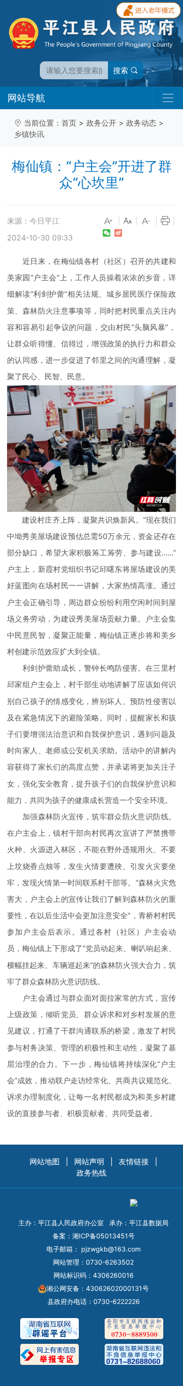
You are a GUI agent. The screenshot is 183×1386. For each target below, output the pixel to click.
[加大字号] (109, 221)
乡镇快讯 (29, 134)
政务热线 (91, 1172)
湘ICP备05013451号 (103, 1236)
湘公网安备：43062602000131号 (97, 1288)
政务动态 (141, 122)
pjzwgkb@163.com (111, 1249)
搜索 (121, 70)
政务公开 (101, 122)
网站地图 (45, 1161)
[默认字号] (127, 221)
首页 (68, 122)
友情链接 (134, 1161)
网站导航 (26, 98)
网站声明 (89, 1161)
